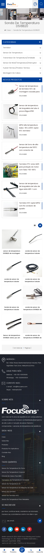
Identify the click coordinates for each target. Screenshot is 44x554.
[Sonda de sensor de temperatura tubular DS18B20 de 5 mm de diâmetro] (11, 296)
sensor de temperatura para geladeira (15, 499)
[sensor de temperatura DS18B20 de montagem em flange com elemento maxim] (11, 239)
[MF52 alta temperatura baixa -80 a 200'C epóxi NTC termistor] (10, 131)
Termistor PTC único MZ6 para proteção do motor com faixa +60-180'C (29, 167)
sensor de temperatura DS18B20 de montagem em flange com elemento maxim (11, 252)
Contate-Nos (6, 452)
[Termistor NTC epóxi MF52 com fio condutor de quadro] (10, 209)
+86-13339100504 (21, 378)
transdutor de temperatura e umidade (15, 480)
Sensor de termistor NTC (10, 495)
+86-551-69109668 (20, 375)
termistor (7, 47)
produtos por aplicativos (10, 449)
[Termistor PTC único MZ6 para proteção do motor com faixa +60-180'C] (10, 170)
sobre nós (5, 441)
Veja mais (23, 96)
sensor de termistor (9, 492)
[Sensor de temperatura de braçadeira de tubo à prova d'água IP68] (10, 111)
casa (8, 30)
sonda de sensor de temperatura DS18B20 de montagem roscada (32, 308)
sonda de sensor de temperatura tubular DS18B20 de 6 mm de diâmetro (11, 280)
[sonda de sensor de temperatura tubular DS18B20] (32, 239)
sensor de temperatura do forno (13, 468)
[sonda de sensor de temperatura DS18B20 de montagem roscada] (32, 296)
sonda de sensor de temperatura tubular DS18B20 (32, 252)
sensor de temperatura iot (11, 484)
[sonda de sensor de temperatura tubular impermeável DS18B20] (32, 268)
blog (3, 456)
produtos (5, 445)
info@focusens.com (20, 387)
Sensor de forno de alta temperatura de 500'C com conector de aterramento (28, 147)
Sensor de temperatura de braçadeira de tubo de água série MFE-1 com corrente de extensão (29, 186)
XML (14, 543)
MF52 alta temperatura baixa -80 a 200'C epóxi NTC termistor (28, 128)
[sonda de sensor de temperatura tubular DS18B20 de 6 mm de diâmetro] (11, 268)
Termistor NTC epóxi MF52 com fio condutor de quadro (29, 206)
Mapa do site (6, 543)
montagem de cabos (11, 73)
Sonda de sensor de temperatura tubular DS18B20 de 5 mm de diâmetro (11, 308)
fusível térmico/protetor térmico (16, 68)
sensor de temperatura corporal (13, 472)
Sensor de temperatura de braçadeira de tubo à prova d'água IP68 (29, 108)
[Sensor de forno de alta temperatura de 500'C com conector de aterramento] (10, 150)
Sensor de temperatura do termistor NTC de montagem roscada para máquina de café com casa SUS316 (29, 89)
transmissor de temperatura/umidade (19, 57)
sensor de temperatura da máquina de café (17, 488)
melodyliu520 (17, 390)
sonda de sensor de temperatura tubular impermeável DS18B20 (32, 280)
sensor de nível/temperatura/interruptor (20, 63)
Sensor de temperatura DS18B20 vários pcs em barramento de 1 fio (11, 336)
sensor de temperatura (12, 52)
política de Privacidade (26, 543)
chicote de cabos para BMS (11, 476)
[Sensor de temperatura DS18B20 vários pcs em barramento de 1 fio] (11, 324)
